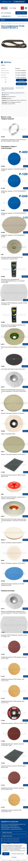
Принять (6, 853)
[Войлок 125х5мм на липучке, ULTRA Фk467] (14, 554)
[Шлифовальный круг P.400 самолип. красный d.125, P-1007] (14, 649)
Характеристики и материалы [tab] (7, 87)
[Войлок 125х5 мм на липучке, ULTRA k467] (14, 405)
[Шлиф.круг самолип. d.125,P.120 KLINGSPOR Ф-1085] (14, 183)
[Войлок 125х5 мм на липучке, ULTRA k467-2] (14, 446)
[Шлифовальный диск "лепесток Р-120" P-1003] (14, 715)
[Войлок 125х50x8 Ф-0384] (14, 425)
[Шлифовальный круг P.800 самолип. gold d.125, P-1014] (14, 693)
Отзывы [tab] (3, 90)
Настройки (14, 857)
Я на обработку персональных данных (11, 838)
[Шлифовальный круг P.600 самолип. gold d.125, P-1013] (14, 671)
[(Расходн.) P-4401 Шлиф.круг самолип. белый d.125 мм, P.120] (14, 295)
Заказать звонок (21, 13)
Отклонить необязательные (18, 853)
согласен (4, 838)
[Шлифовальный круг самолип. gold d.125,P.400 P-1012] (14, 802)
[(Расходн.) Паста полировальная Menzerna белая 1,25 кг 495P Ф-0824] (14, 317)
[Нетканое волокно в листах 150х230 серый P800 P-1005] (14, 467)
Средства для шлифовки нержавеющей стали (14, 92)
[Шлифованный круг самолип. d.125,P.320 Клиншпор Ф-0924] (14, 576)
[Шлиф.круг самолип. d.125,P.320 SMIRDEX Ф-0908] (14, 227)
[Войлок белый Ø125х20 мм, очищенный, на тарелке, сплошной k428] (14, 489)
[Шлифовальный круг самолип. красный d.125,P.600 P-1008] (14, 736)
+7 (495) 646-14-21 (19, 1)
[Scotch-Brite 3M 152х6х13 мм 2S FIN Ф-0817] (14, 360)
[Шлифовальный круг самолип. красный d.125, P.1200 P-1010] (14, 780)
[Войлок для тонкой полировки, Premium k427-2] (14, 339)
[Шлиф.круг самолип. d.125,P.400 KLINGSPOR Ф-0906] (14, 161)
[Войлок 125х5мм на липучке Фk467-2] (14, 534)
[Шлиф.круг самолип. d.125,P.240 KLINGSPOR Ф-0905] (14, 205)
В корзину (21, 80)
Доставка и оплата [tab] (20, 87)
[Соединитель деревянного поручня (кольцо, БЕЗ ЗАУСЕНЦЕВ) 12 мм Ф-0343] (14, 132)
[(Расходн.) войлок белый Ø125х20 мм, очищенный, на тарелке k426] (14, 250)
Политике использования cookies (17, 850)
